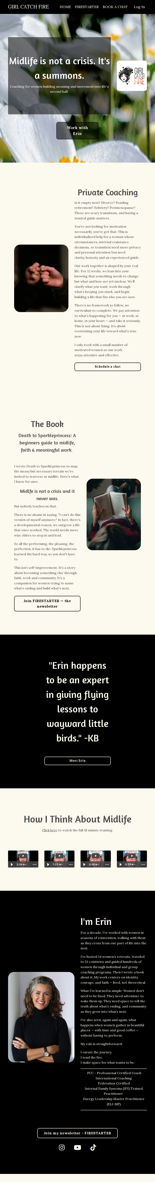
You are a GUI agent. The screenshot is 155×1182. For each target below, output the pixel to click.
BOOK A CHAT (115, 6)
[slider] (26, 864)
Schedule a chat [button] (107, 366)
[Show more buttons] (35, 864)
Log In (139, 6)
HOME (65, 6)
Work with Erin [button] (77, 130)
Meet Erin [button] (77, 760)
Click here (49, 830)
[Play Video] (12, 864)
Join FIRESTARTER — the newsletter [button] (47, 603)
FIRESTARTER (87, 6)
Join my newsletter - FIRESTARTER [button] (77, 1133)
